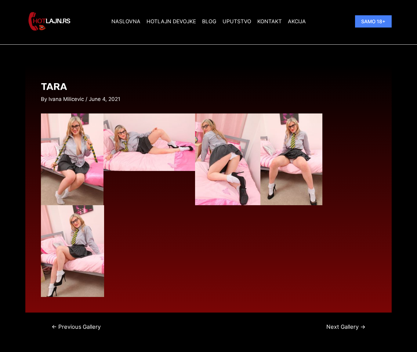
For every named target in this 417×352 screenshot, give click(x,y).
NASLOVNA (125, 21)
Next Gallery (345, 326)
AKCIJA (297, 21)
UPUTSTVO (237, 21)
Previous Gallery (76, 326)
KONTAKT (269, 21)
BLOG (209, 21)
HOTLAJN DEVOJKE (171, 21)
